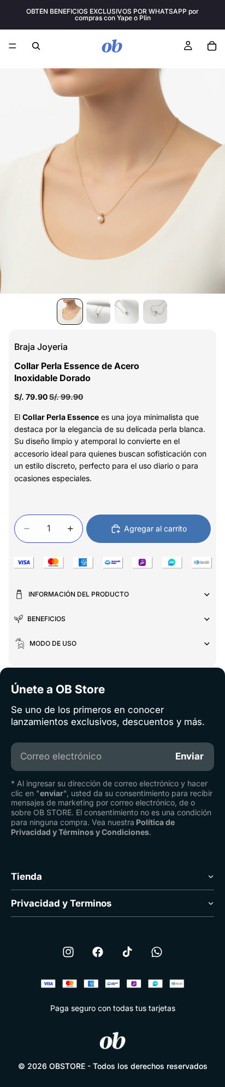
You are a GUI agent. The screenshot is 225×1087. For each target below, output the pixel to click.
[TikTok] (127, 952)
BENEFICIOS (46, 619)
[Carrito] (212, 46)
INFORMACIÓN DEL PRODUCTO (78, 594)
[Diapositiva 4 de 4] (155, 312)
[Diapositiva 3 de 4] (127, 312)
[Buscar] (36, 46)
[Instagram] (68, 952)
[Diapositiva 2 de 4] (98, 312)
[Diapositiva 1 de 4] (70, 312)
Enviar (189, 756)
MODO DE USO (52, 643)
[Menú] (12, 46)
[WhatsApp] (156, 952)
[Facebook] (97, 952)
